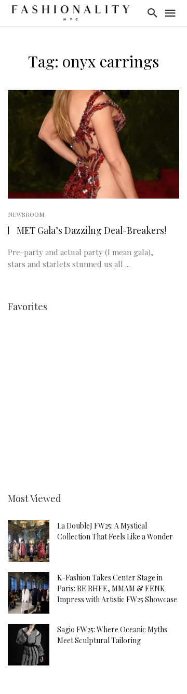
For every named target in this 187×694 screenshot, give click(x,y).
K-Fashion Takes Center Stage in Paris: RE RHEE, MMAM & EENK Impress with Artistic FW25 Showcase (117, 588)
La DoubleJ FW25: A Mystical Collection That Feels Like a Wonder (115, 531)
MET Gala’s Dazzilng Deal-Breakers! (91, 230)
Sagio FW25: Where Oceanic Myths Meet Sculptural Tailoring (112, 634)
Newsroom (26, 214)
